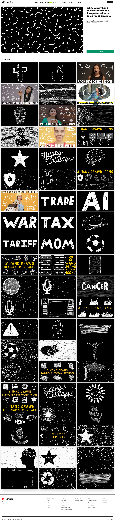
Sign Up (110, 2)
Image (48, 500)
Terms (112, 519)
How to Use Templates (65, 507)
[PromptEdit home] (8, 2)
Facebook (105, 500)
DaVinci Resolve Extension (66, 509)
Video (48, 502)
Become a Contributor (79, 500)
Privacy (107, 519)
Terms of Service (91, 505)
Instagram (105, 502)
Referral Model (78, 502)
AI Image (36, 2)
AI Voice (48, 2)
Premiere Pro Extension (66, 511)
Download (100, 51)
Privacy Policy (91, 502)
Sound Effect (50, 507)
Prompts (63, 505)
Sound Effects (64, 502)
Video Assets (63, 500)
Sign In (104, 2)
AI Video (41, 2)
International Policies (92, 507)
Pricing (79, 2)
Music (48, 505)
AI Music (55, 2)
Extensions (71, 2)
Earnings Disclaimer (92, 500)
